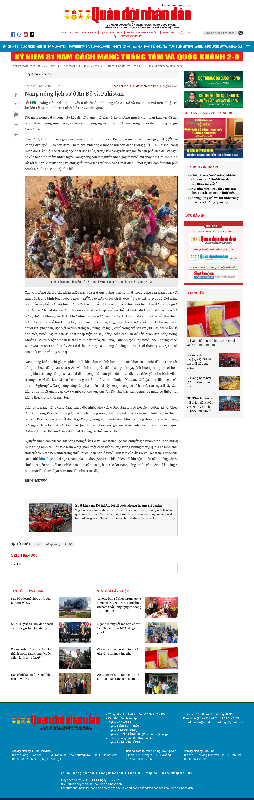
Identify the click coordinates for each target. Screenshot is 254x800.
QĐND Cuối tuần (111, 32)
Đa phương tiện (57, 46)
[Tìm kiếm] (240, 33)
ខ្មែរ (115, 36)
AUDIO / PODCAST (203, 167)
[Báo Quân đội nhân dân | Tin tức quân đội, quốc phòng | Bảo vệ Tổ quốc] (127, 16)
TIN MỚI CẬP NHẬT (113, 591)
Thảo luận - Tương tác (142, 773)
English (168, 32)
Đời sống (47, 74)
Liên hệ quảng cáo (172, 773)
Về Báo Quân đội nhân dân (78, 773)
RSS (190, 773)
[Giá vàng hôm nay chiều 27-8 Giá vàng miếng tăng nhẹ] (213, 319)
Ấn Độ (69, 544)
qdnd (38, 544)
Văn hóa (137, 46)
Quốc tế (33, 74)
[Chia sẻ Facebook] (16, 95)
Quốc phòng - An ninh (33, 46)
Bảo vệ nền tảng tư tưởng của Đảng (89, 46)
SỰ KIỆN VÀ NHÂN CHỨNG (142, 32)
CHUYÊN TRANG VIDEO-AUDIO (209, 113)
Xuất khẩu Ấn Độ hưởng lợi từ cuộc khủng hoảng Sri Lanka (118, 505)
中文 (180, 32)
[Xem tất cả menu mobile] (247, 47)
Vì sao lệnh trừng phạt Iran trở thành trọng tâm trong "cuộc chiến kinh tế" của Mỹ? (31, 653)
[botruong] (213, 79)
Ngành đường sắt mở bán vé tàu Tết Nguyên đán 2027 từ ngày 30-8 (118, 628)
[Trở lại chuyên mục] (16, 134)
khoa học (45, 459)
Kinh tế (117, 46)
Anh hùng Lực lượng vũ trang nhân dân (218, 46)
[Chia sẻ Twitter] (16, 105)
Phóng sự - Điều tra (155, 46)
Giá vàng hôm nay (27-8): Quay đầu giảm (199, 382)
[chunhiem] (213, 99)
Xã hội (126, 46)
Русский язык (131, 36)
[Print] (16, 124)
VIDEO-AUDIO (69, 32)
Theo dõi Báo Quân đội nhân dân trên (135, 86)
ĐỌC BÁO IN (89, 32)
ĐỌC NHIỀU (195, 293)
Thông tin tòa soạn (111, 773)
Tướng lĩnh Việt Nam (181, 46)
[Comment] (16, 115)
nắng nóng (53, 544)
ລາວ (189, 32)
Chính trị (13, 46)
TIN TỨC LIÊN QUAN (27, 591)
